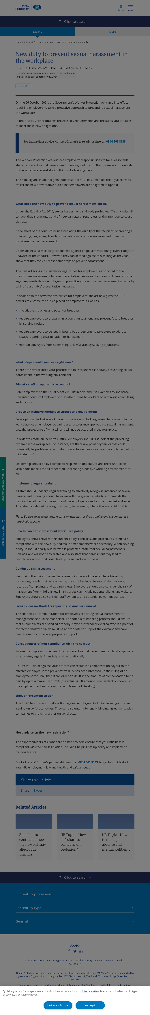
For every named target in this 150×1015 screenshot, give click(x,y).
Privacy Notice (90, 991)
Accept (90, 1005)
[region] (75, 1000)
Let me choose (57, 1005)
